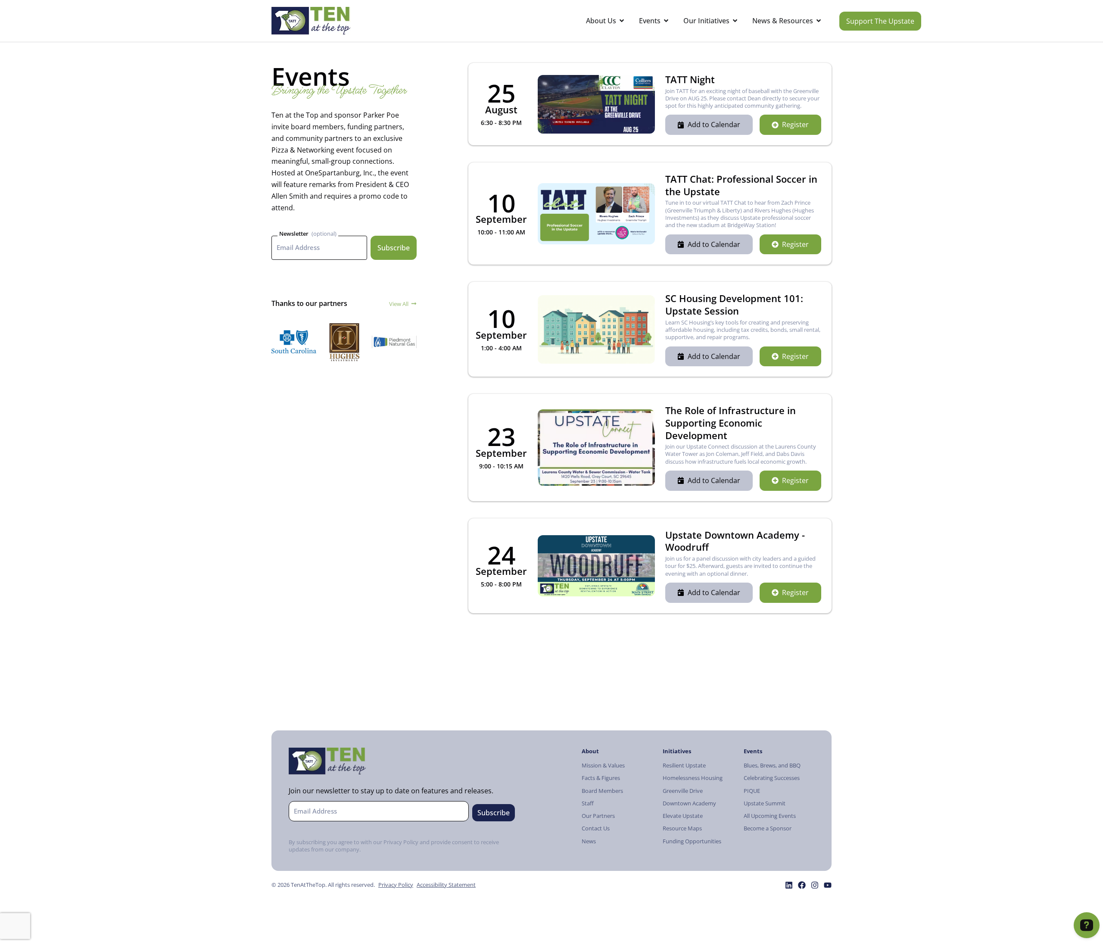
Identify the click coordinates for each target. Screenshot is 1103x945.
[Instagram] (815, 885)
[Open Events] (666, 21)
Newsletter (293, 233)
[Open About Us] (621, 21)
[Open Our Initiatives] (735, 21)
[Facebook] (802, 885)
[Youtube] (828, 885)
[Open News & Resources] (818, 21)
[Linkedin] (789, 885)
